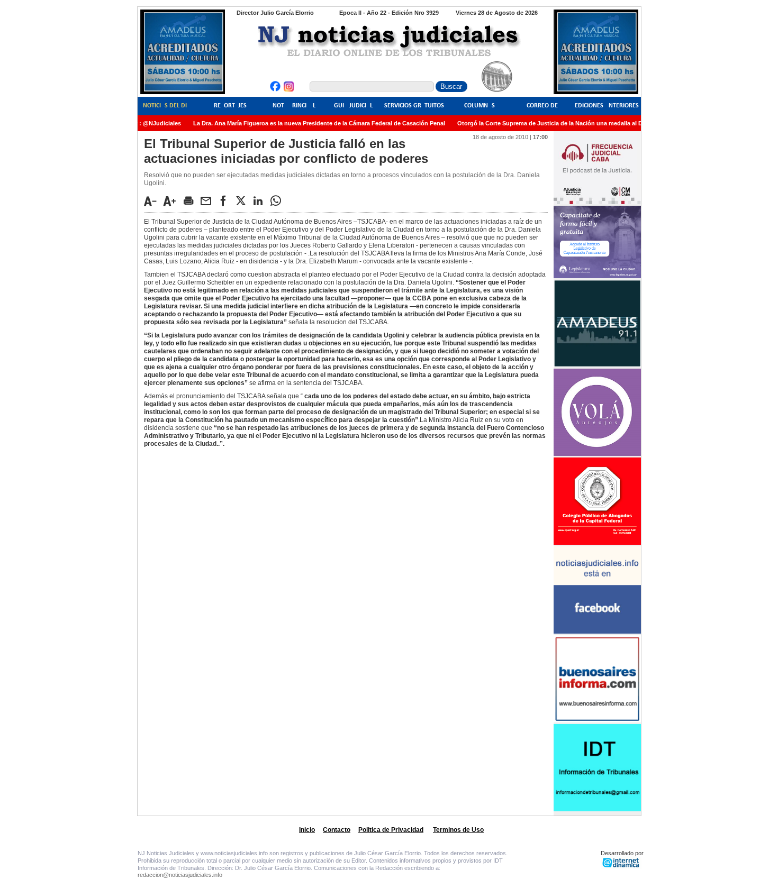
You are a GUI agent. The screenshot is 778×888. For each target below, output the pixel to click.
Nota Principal (294, 106)
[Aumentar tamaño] (173, 201)
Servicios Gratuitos (414, 106)
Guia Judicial (353, 106)
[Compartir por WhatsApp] (278, 200)
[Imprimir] (191, 200)
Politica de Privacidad (390, 830)
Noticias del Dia (167, 106)
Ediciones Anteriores (607, 106)
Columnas (479, 106)
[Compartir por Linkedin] (261, 200)
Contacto (336, 830)
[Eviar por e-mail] (208, 200)
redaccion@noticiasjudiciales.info (180, 875)
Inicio (307, 830)
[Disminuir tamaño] (153, 201)
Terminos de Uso (458, 830)
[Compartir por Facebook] (226, 200)
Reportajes (230, 106)
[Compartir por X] (243, 200)
